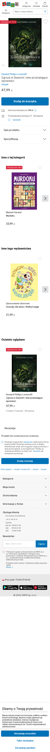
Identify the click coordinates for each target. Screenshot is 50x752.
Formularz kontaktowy (15, 516)
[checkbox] (4, 552)
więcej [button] (8, 567)
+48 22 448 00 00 (11, 519)
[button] (25, 748)
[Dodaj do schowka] (45, 21)
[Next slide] (45, 198)
